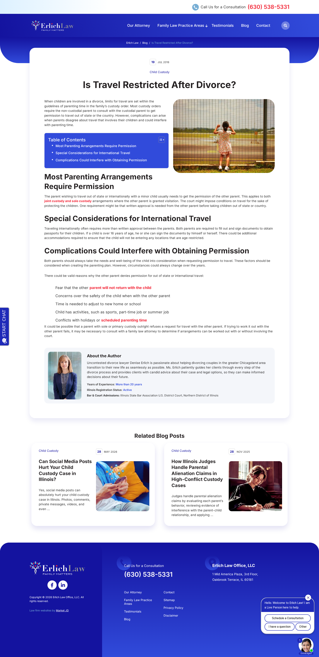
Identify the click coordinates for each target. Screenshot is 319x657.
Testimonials (223, 25)
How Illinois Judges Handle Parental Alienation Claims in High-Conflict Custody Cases (197, 473)
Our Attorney (138, 25)
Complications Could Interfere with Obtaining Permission (101, 160)
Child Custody (159, 72)
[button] (285, 25)
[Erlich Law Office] (52, 25)
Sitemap (169, 600)
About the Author (104, 355)
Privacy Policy (173, 608)
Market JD (62, 610)
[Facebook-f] (52, 585)
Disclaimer (171, 615)
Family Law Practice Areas (180, 25)
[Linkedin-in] (63, 585)
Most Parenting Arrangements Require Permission (96, 146)
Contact (263, 25)
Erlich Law (132, 42)
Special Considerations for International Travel (93, 153)
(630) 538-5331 (268, 7)
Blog (245, 25)
